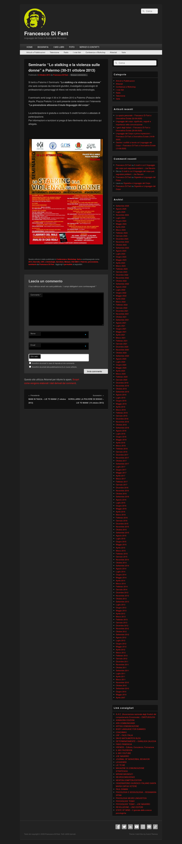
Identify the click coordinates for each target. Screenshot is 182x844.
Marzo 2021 (121, 337)
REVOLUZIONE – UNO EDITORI (129, 807)
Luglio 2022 (120, 289)
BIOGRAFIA (43, 47)
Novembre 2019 (122, 385)
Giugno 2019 (121, 400)
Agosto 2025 (121, 208)
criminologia (50, 261)
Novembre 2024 (122, 214)
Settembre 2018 (122, 427)
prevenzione (93, 261)
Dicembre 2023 (122, 238)
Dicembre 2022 (122, 274)
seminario (32, 264)
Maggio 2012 (121, 646)
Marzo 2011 (121, 679)
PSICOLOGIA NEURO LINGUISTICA (131, 798)
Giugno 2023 (121, 256)
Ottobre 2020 (121, 352)
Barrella (36, 261)
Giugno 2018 (121, 436)
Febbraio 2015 (122, 553)
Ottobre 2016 (121, 493)
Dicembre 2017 (122, 454)
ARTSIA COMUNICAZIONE (127, 726)
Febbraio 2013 (122, 619)
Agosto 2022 (121, 286)
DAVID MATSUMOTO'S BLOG (128, 738)
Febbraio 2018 (122, 448)
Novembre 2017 (122, 457)
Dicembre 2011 (122, 661)
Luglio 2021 (120, 325)
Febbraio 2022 (122, 304)
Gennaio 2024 (121, 235)
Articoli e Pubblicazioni (35, 52)
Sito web (34, 356)
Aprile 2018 (120, 442)
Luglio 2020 (120, 361)
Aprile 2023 (120, 262)
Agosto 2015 (121, 535)
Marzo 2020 (121, 373)
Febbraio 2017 (122, 481)
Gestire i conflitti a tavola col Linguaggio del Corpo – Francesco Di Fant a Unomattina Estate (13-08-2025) (136, 145)
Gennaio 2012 (121, 658)
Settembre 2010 (122, 688)
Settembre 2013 (122, 601)
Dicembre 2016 (122, 487)
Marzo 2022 (121, 301)
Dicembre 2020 (122, 346)
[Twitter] (124, 826)
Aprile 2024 (120, 226)
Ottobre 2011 (121, 667)
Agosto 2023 (121, 250)
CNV (42, 261)
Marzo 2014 (121, 583)
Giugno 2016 (121, 505)
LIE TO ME (120, 765)
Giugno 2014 (121, 574)
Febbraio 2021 (122, 340)
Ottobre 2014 (121, 562)
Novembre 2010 (122, 682)
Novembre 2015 (122, 526)
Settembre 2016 (122, 496)
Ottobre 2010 (121, 685)
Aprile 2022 (120, 298)
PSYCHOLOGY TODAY (125, 801)
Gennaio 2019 (121, 415)
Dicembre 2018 (122, 418)
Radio (66, 52)
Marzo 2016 (121, 514)
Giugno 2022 (121, 292)
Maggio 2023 (121, 259)
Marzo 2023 (121, 265)
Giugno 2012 (121, 643)
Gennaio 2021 (121, 343)
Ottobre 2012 (121, 631)
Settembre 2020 (122, 355)
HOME (30, 47)
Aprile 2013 (120, 613)
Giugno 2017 (121, 469)
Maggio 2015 (121, 544)
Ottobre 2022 (121, 280)
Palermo (83, 261)
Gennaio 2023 (121, 271)
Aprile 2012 (120, 649)
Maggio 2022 (121, 295)
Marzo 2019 (121, 409)
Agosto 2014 (121, 568)
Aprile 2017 (120, 475)
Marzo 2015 (121, 550)
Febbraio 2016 (122, 517)
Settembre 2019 (122, 391)
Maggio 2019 (121, 403)
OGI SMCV (75, 261)
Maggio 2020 (121, 367)
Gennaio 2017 (121, 484)
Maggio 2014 (121, 577)
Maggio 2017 (121, 472)
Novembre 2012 (122, 628)
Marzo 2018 (121, 445)
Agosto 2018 (121, 430)
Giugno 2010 (121, 691)
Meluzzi (67, 261)
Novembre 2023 (122, 241)
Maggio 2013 (121, 610)
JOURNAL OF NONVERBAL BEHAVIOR (133, 759)
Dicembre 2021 (122, 310)
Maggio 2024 (121, 223)
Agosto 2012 (121, 637)
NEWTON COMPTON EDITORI (129, 780)
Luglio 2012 (120, 640)
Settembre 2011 (122, 670)
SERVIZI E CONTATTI (89, 47)
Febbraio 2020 (122, 376)
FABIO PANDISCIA (124, 744)
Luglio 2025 (120, 212)
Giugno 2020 (121, 364)
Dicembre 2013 (122, 592)
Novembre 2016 (122, 490)
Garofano (60, 261)
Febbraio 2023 (122, 268)
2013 (30, 261)
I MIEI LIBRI (58, 47)
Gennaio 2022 (121, 307)
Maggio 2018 (121, 439)
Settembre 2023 (122, 247)
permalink (68, 264)
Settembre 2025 (122, 205)
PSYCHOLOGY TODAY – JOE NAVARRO (133, 804)
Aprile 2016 (120, 511)
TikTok (155, 826)
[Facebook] (117, 826)
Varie (124, 52)
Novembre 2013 (122, 595)
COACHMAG (121, 732)
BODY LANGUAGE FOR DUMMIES (131, 729)
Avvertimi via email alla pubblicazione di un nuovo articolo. (54, 367)
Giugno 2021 (121, 328)
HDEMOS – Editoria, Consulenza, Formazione (135, 747)
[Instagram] (142, 826)
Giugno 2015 (121, 541)
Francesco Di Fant (46, 33)
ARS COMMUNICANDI (125, 723)
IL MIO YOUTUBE (123, 753)
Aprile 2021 (120, 334)
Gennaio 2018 (121, 451)
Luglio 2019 (120, 397)
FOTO (72, 47)
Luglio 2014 (120, 571)
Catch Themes (152, 834)
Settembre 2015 (122, 532)
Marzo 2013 (121, 616)
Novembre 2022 (122, 277)
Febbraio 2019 (122, 412)
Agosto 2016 (121, 499)
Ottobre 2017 (121, 460)
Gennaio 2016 (121, 520)
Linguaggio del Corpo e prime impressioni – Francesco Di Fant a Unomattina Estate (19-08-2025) (135, 136)
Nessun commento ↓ (79, 75)
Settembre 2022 (122, 283)
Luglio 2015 (120, 538)
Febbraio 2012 (122, 655)
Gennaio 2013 (121, 622)
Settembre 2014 (122, 565)
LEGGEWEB (121, 762)
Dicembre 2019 (122, 382)
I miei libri (77, 52)
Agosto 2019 (121, 394)
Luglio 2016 (120, 502)
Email (33, 345)
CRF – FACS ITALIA (124, 735)
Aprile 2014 (120, 580)
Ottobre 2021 (121, 316)
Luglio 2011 (120, 673)
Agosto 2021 (121, 322)
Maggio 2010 (121, 694)
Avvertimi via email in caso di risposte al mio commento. (53, 363)
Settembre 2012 (122, 634)
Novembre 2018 (122, 421)
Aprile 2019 (120, 406)
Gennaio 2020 (121, 379)
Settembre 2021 (122, 319)
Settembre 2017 (122, 463)
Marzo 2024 (121, 229)
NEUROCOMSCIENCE (125, 777)
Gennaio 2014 (121, 589)
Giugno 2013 (121, 607)
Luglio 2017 (120, 466)
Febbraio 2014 (122, 586)
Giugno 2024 (121, 220)
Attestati (113, 52)
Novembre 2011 (122, 664)
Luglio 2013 (120, 604)
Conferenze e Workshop (95, 52)
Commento (36, 294)
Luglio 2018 (120, 433)
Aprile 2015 (120, 547)
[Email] (149, 826)
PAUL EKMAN (122, 789)
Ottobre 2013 (121, 598)
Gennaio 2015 (121, 556)
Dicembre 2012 (122, 625)
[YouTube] (136, 826)
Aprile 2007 (120, 697)
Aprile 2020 (120, 370)
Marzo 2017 (121, 478)
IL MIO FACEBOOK (124, 750)
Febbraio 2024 (122, 232)
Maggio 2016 (121, 508)
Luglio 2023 (120, 253)
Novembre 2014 (122, 559)
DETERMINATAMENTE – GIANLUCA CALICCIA (136, 741)
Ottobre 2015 (121, 529)
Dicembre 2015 (122, 523)
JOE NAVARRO (122, 756)
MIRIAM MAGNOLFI (124, 774)
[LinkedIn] (130, 826)
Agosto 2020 (121, 358)
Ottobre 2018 (121, 424)
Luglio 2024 (120, 217)
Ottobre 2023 (121, 244)
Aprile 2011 (120, 676)
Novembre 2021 (122, 313)
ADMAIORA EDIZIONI (125, 720)
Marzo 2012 (121, 652)
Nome (33, 333)
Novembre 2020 (122, 349)
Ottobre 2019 (121, 388)
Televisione (54, 52)
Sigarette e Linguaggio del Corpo (137, 183)
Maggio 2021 (121, 331)
